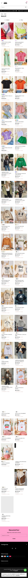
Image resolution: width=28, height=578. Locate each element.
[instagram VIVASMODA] (12, 548)
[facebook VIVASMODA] (15, 548)
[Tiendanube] (14, 571)
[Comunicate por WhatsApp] (25, 570)
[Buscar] (25, 7)
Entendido (18, 575)
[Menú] (2, 3)
